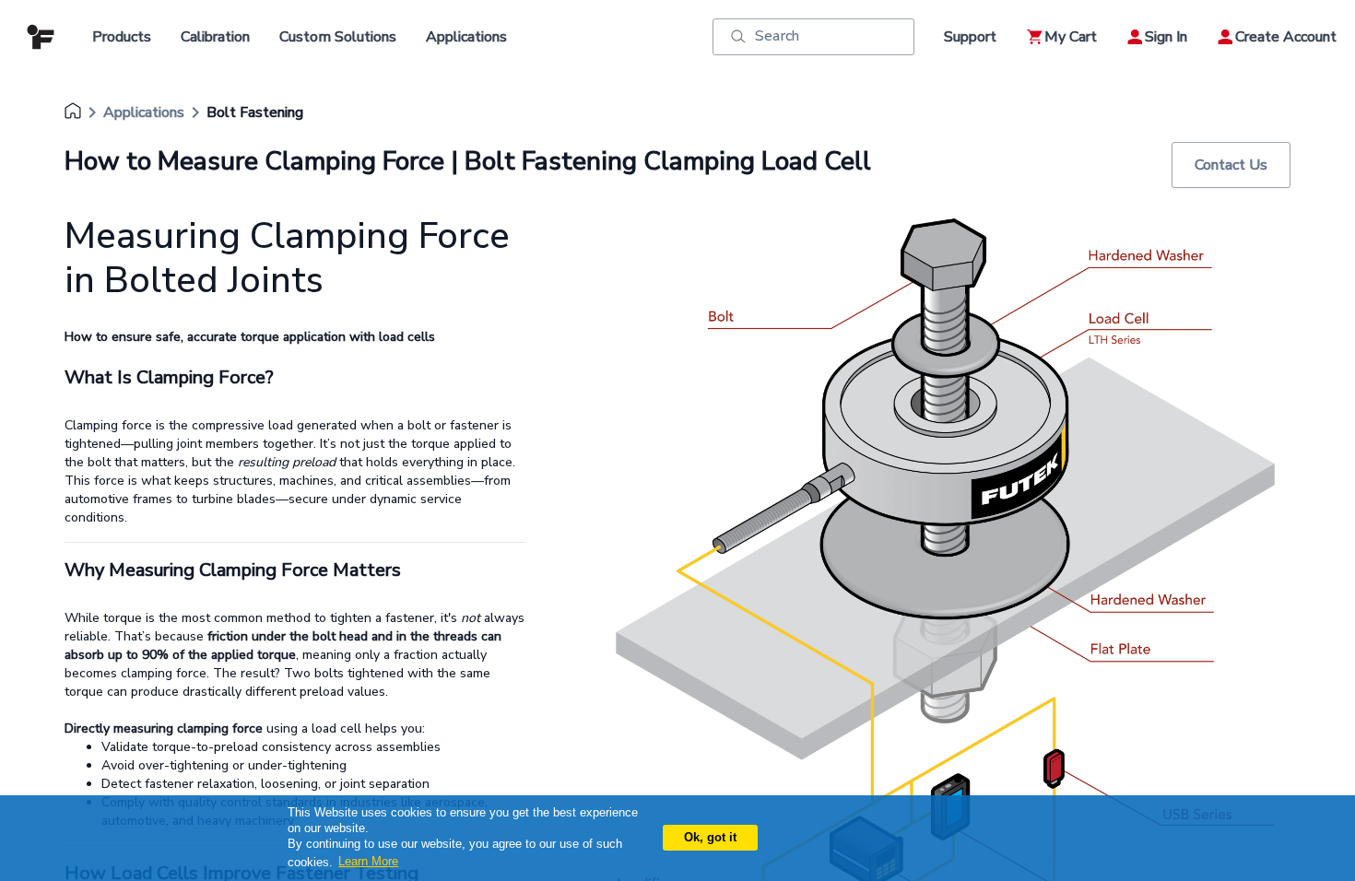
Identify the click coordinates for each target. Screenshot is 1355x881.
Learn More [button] (368, 861)
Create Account (1286, 37)
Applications (143, 112)
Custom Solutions (337, 37)
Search (777, 36)
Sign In (1166, 37)
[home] (73, 112)
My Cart (1070, 37)
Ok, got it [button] (710, 837)
